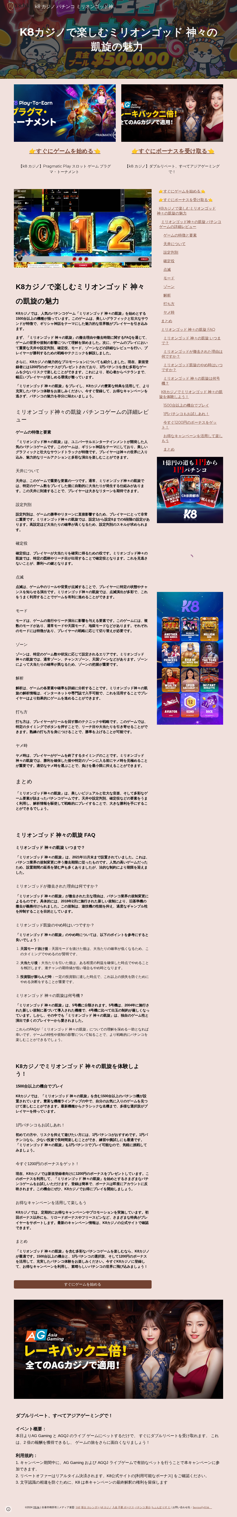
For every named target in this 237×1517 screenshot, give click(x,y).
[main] (118, 39)
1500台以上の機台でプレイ (186, 405)
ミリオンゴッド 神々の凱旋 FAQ (188, 329)
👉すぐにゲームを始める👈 (182, 191)
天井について (174, 244)
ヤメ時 (169, 312)
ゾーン (169, 286)
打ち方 (169, 304)
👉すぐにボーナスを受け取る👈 (185, 200)
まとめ (166, 321)
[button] (8, 1509)
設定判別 (170, 252)
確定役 (169, 261)
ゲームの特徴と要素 (180, 235)
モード (169, 278)
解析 (167, 295)
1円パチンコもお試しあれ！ (186, 414)
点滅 (167, 269)
